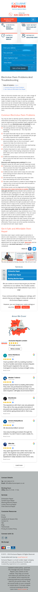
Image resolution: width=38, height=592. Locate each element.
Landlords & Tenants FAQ (9, 519)
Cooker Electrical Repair (8, 504)
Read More (26, 307)
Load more (19, 465)
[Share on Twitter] (34, 249)
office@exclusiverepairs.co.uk (14, 483)
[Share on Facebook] (30, 249)
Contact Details (7, 478)
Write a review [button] (15, 349)
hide (16, 85)
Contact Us (4, 521)
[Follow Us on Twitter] (6, 537)
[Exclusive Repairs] (19, 5)
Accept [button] (18, 307)
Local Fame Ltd (22, 557)
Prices (3, 515)
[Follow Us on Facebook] (2, 537)
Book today (28, 242)
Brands (3, 517)
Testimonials (5, 527)
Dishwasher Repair (14, 271)
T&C (2, 523)
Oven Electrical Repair (8, 506)
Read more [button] (6, 370)
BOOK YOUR (9, 20)
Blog (2, 525)
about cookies (22, 589)
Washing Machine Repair (16, 278)
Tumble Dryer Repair (14, 275)
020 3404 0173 (21, 15)
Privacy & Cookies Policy (9, 529)
